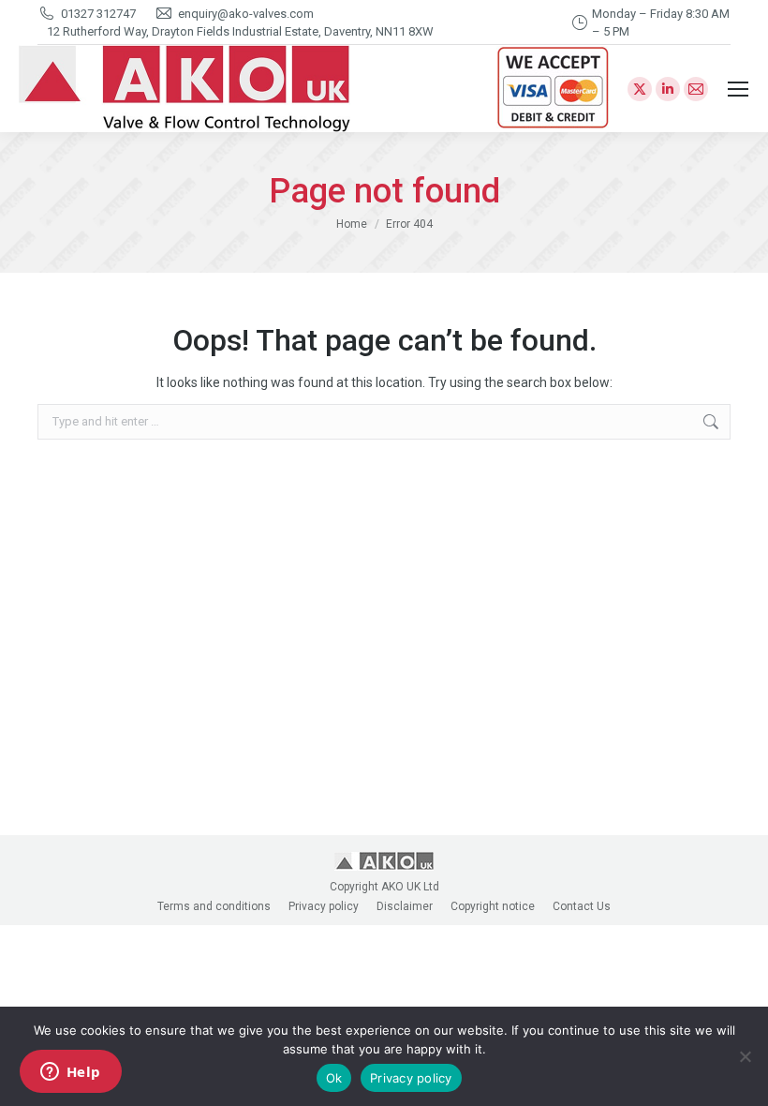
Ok (334, 1077)
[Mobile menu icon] (738, 89)
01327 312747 (98, 14)
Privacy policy (411, 1077)
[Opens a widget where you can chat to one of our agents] (70, 1073)
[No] (744, 1056)
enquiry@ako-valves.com (246, 14)
